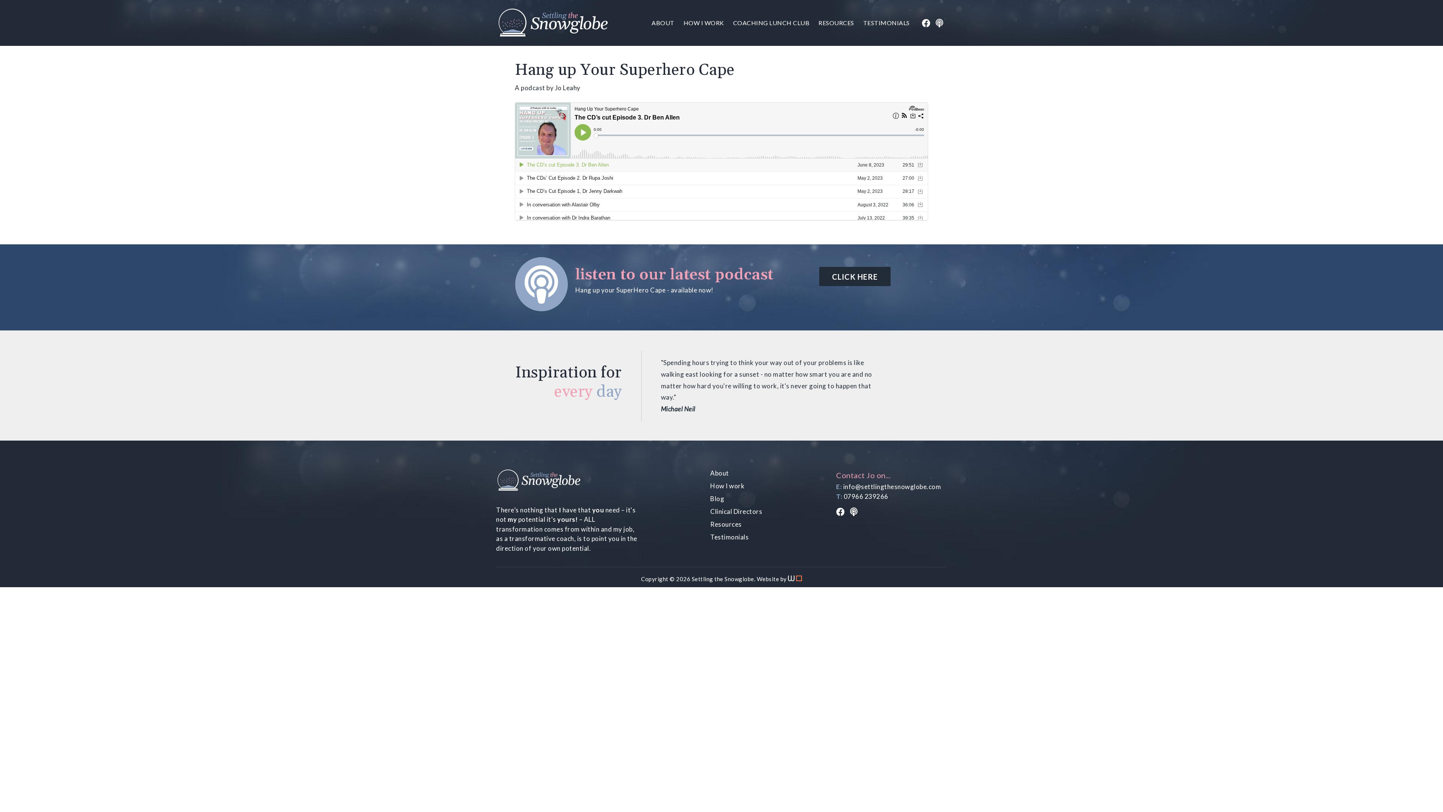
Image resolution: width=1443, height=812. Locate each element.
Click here (855, 276)
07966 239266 (866, 496)
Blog (717, 499)
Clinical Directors (736, 511)
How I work (704, 22)
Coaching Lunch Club (771, 22)
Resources (836, 22)
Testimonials (886, 22)
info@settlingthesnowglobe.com (892, 487)
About (663, 22)
